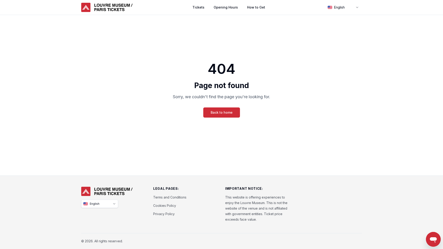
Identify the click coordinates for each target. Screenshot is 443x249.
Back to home (222, 112)
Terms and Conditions (169, 197)
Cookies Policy (164, 206)
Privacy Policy (164, 214)
